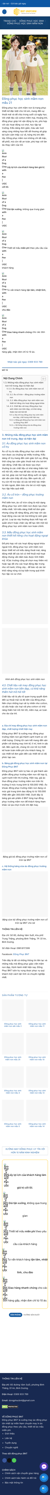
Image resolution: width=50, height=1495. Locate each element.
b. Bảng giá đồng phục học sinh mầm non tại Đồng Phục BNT (29, 421)
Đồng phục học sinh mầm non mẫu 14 (37, 1125)
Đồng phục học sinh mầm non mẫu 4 (12, 1092)
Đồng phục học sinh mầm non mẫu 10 (37, 1058)
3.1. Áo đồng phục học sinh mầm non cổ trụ (26, 390)
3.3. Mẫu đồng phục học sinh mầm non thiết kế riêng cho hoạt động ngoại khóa (27, 401)
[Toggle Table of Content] (42, 379)
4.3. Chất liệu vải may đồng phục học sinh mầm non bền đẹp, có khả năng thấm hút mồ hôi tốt (26, 409)
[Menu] (4, 11)
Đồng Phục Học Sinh (31, 21)
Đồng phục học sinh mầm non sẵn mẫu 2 (13, 1025)
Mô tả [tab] (5, 370)
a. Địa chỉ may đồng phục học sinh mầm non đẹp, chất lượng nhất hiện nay (28, 416)
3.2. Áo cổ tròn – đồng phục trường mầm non (27, 395)
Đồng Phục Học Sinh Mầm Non (25, 23)
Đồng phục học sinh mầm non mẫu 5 (12, 1125)
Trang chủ (9, 21)
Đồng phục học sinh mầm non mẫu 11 (37, 1025)
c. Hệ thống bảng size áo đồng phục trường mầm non (27, 426)
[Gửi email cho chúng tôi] (9, 1460)
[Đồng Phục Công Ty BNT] (25, 11)
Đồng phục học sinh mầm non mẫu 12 (37, 1092)
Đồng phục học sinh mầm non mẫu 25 (12, 1058)
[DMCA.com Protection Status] (10, 1406)
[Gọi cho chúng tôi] (14, 1460)
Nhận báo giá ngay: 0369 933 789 (25, 362)
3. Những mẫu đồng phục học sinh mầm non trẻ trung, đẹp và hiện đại (24, 384)
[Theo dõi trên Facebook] (4, 1460)
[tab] (15, 1315)
